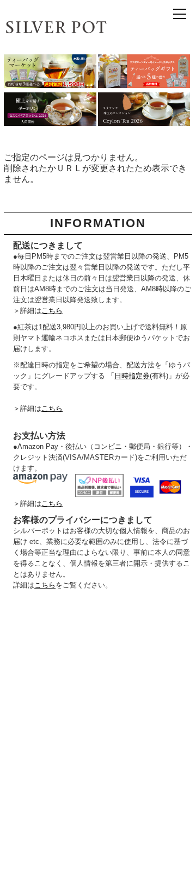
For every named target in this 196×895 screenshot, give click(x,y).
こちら (52, 310)
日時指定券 (132, 376)
